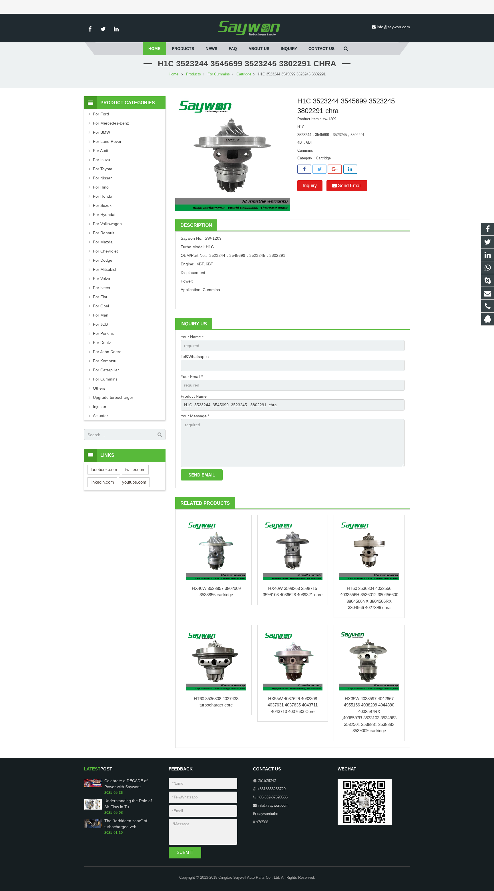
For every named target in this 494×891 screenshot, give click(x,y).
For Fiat (100, 297)
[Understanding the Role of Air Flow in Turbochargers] (93, 808)
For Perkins (103, 333)
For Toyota (102, 169)
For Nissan (103, 178)
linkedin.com (102, 482)
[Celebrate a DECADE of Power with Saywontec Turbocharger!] (93, 786)
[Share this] (304, 169)
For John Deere (107, 351)
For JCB (100, 324)
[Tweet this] (319, 169)
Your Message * (195, 416)
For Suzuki (102, 205)
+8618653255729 (271, 789)
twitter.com (135, 469)
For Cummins (219, 74)
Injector (99, 406)
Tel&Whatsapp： (196, 356)
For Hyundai (104, 214)
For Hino (101, 187)
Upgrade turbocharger (113, 397)
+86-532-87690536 (272, 797)
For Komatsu (104, 361)
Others (99, 388)
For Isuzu (101, 159)
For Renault (103, 233)
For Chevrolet (105, 251)
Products (193, 74)
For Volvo (101, 278)
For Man (100, 315)
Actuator (100, 415)
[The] (93, 827)
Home (173, 74)
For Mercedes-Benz (111, 123)
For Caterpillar (106, 370)
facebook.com (104, 469)
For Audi (100, 150)
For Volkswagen (107, 223)
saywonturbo (267, 814)
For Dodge (102, 260)
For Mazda (103, 242)
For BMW (101, 132)
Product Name (194, 396)
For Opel (101, 306)
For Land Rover (107, 141)
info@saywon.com (393, 27)
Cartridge (243, 74)
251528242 (267, 781)
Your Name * (192, 337)
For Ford (101, 114)
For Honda (102, 196)
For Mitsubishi (105, 269)
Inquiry (310, 185)
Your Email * (192, 376)
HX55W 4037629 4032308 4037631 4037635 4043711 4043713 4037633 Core (293, 705)
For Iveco (101, 287)
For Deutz (102, 342)
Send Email (349, 185)
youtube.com (134, 482)
